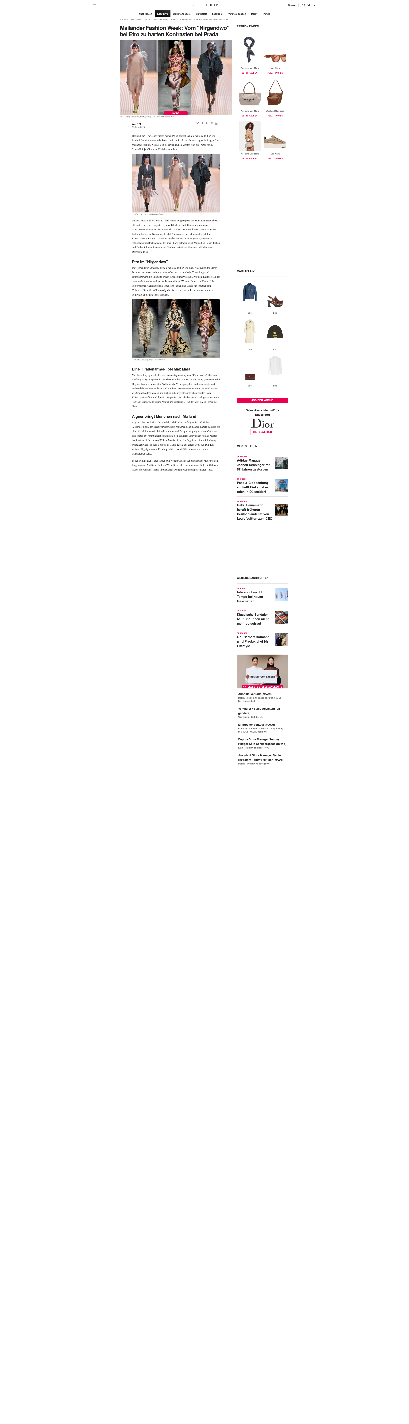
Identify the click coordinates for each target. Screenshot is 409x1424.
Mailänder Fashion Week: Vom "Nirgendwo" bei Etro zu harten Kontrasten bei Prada (191, 19)
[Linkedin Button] (207, 123)
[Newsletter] (303, 5)
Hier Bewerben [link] (262, 431)
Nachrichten (136, 19)
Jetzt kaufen (249, 72)
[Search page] (309, 5)
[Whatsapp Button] (216, 123)
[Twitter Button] (197, 123)
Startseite (124, 19)
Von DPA (136, 124)
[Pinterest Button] (212, 123)
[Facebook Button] (202, 123)
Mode (147, 19)
